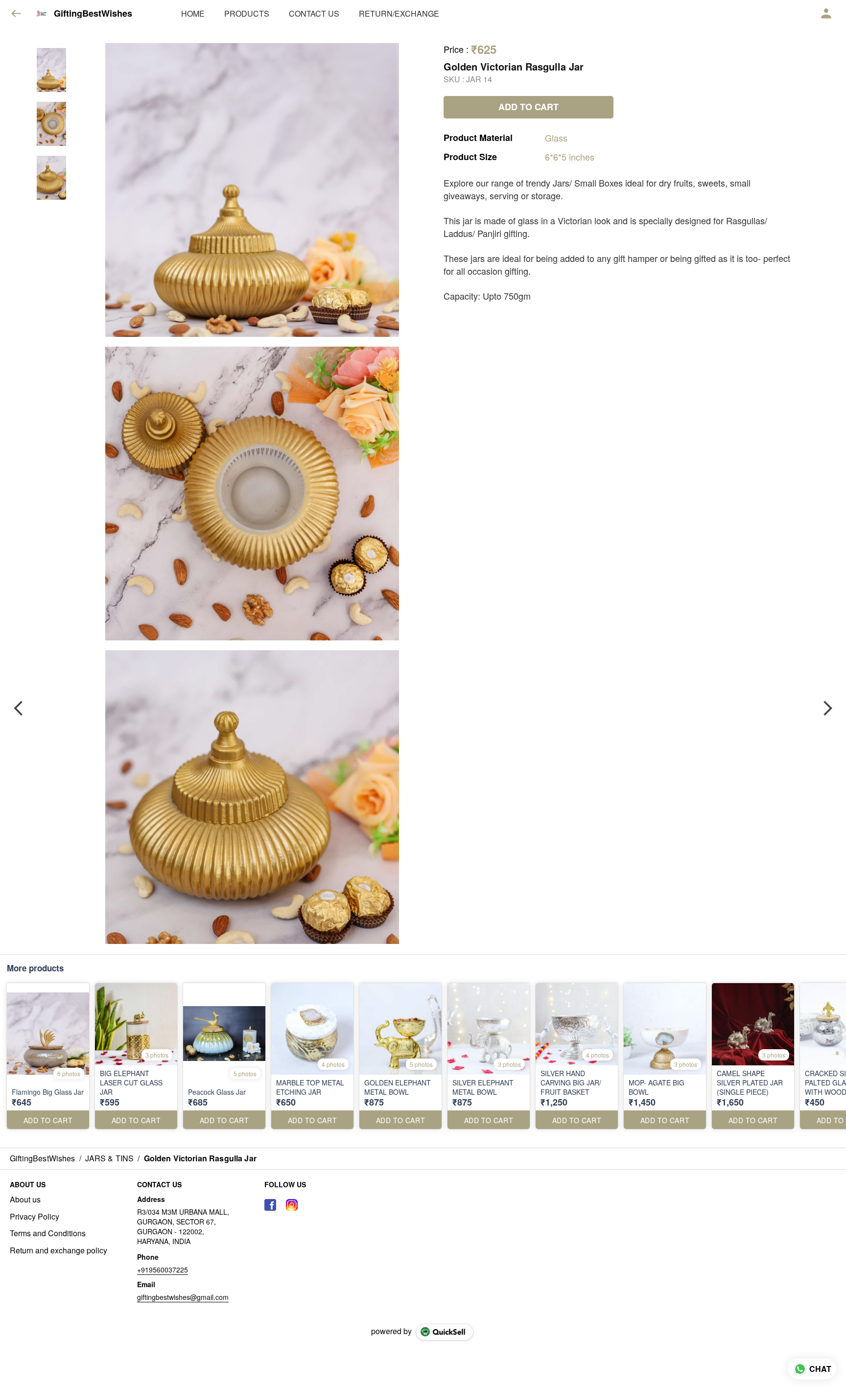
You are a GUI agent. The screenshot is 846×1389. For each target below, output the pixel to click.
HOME (193, 13)
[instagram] (292, 1205)
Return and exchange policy (58, 1250)
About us (25, 1199)
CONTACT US (314, 13)
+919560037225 (162, 1269)
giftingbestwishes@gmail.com (183, 1297)
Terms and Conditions (48, 1233)
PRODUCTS (246, 13)
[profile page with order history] (826, 14)
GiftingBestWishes (93, 14)
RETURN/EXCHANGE (399, 13)
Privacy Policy (34, 1216)
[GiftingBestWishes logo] (41, 13)
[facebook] (270, 1205)
